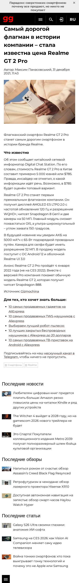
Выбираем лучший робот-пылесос (37, 326)
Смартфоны (15, 365)
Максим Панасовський (33, 69)
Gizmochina (30, 291)
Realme (32, 365)
